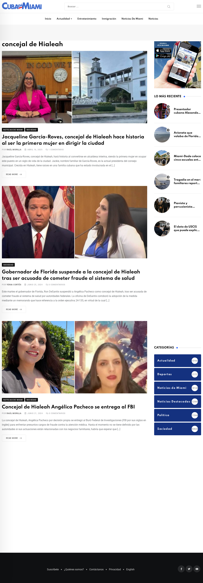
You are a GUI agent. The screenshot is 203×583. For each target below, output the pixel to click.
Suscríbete (53, 571)
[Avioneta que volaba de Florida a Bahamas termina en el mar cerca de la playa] (162, 136)
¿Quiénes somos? (74, 571)
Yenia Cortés (14, 284)
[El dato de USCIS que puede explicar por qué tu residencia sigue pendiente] (162, 230)
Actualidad (63, 19)
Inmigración (109, 19)
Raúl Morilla (14, 150)
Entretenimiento (86, 19)
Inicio (48, 19)
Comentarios (57, 284)
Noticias (153, 19)
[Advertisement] (178, 292)
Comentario (56, 150)
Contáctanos (96, 571)
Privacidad (115, 571)
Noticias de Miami (132, 19)
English (130, 571)
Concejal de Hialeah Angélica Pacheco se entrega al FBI (64, 406)
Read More (12, 175)
